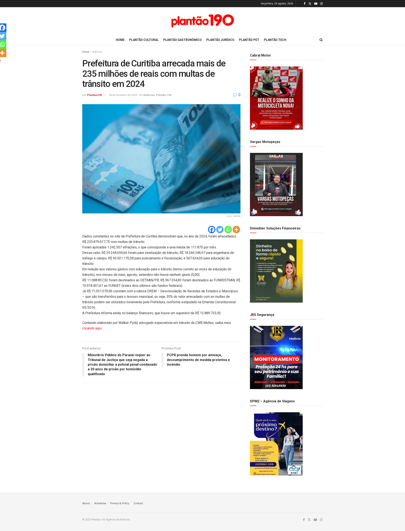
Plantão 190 (163, 95)
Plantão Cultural (144, 40)
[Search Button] (321, 40)
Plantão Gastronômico (182, 40)
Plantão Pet (249, 40)
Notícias (97, 51)
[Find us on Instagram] (321, 3)
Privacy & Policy (119, 503)
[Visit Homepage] (202, 21)
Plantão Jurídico (220, 40)
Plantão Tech (275, 40)
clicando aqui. (92, 328)
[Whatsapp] (228, 229)
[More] (236, 229)
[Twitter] (220, 229)
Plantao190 (94, 95)
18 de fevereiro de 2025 (123, 95)
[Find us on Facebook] (304, 3)
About (86, 503)
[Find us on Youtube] (315, 3)
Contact (138, 503)
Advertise (100, 503)
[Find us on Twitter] (309, 3)
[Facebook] (211, 229)
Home (120, 40)
